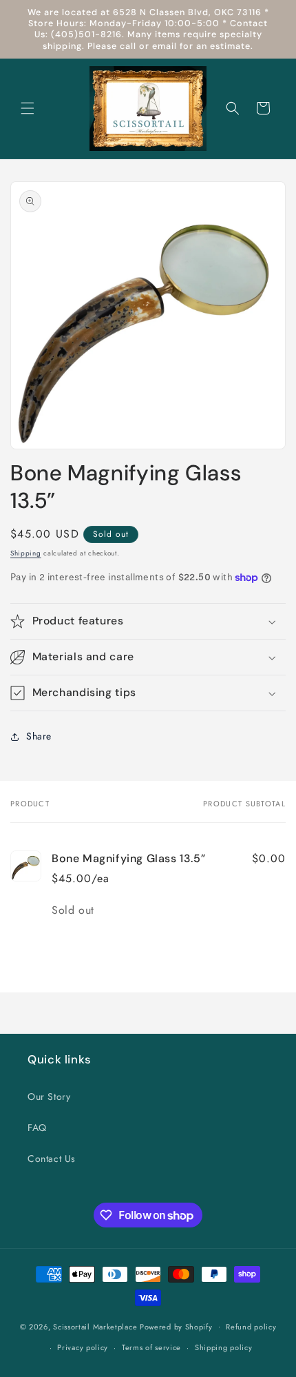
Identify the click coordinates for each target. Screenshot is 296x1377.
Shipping (25, 553)
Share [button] (39, 736)
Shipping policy (224, 1347)
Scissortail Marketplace (96, 1326)
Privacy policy (82, 1347)
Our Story (49, 1096)
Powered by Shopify (176, 1326)
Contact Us (52, 1158)
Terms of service (151, 1347)
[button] (27, 108)
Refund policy (251, 1326)
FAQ (37, 1127)
